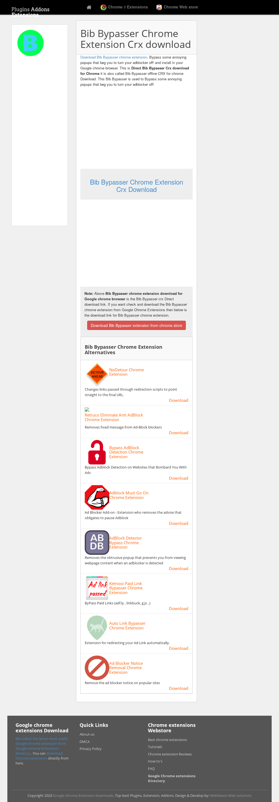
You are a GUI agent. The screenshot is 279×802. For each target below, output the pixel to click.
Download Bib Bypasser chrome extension (113, 57)
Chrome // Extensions (127, 7)
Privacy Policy (91, 748)
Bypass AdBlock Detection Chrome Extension (126, 452)
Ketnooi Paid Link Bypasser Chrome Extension (125, 588)
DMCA (85, 741)
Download (178, 400)
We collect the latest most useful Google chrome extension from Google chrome (42, 743)
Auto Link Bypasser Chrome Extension (127, 625)
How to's (155, 761)
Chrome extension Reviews (170, 754)
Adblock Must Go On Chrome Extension (128, 495)
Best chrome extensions (167, 739)
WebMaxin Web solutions (230, 795)
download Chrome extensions (39, 756)
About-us (87, 734)
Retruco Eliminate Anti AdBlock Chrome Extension (114, 417)
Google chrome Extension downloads (83, 795)
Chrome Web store (180, 7)
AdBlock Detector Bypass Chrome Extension (125, 542)
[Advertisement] (39, 142)
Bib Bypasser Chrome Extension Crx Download (136, 185)
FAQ (151, 768)
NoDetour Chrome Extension (126, 372)
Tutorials (155, 746)
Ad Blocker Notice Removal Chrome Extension (126, 668)
